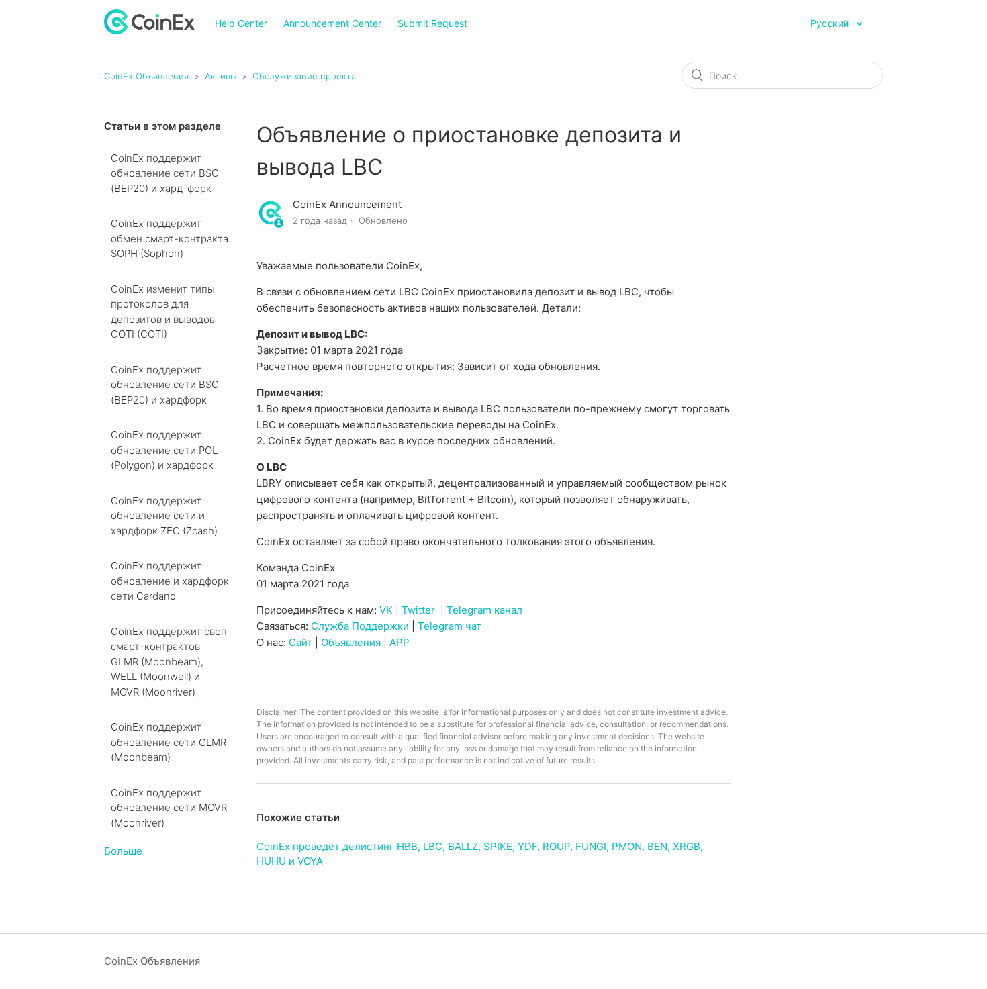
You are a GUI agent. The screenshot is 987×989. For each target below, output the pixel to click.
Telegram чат (449, 626)
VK (386, 610)
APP (399, 642)
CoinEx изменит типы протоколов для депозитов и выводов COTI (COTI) (163, 312)
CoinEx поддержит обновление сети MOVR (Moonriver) (169, 807)
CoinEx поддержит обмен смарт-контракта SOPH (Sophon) (169, 238)
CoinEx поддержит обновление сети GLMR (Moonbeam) (168, 741)
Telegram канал (484, 610)
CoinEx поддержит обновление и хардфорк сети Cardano (170, 580)
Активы (220, 75)
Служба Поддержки (360, 626)
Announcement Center (332, 23)
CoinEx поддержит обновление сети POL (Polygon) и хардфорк (164, 449)
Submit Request (432, 23)
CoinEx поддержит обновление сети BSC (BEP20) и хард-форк (165, 173)
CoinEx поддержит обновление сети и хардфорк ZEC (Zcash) (164, 515)
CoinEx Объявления (146, 75)
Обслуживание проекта (304, 75)
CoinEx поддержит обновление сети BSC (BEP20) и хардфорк (165, 384)
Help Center (241, 23)
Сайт (300, 642)
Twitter (418, 610)
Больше (123, 851)
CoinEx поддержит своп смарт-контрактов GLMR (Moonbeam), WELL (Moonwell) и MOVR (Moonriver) (169, 661)
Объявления (351, 642)
